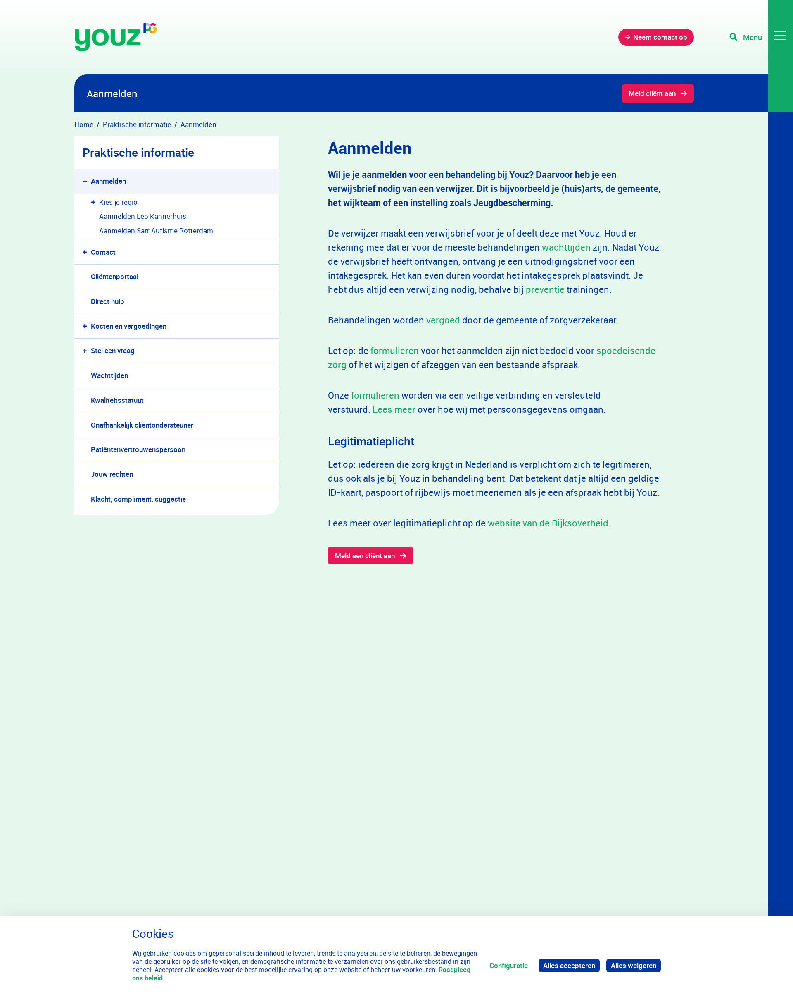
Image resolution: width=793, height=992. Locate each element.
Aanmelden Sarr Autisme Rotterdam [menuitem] (156, 230)
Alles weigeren (633, 965)
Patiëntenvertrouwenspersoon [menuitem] (138, 449)
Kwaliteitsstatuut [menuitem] (117, 400)
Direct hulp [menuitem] (107, 301)
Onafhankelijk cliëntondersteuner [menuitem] (142, 425)
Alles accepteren (569, 965)
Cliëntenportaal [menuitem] (114, 276)
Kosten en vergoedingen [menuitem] (128, 326)
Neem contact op (660, 37)
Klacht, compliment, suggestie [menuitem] (138, 499)
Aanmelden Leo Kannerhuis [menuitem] (142, 216)
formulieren (394, 350)
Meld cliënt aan (652, 93)
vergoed (443, 320)
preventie (545, 289)
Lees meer (394, 409)
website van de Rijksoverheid (548, 523)
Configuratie (508, 965)
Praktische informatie (138, 152)
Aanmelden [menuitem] (108, 181)
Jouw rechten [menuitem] (112, 474)
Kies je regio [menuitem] (118, 202)
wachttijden (566, 247)
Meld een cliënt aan (365, 555)
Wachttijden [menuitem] (109, 375)
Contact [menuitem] (103, 252)
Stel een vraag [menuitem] (113, 350)
